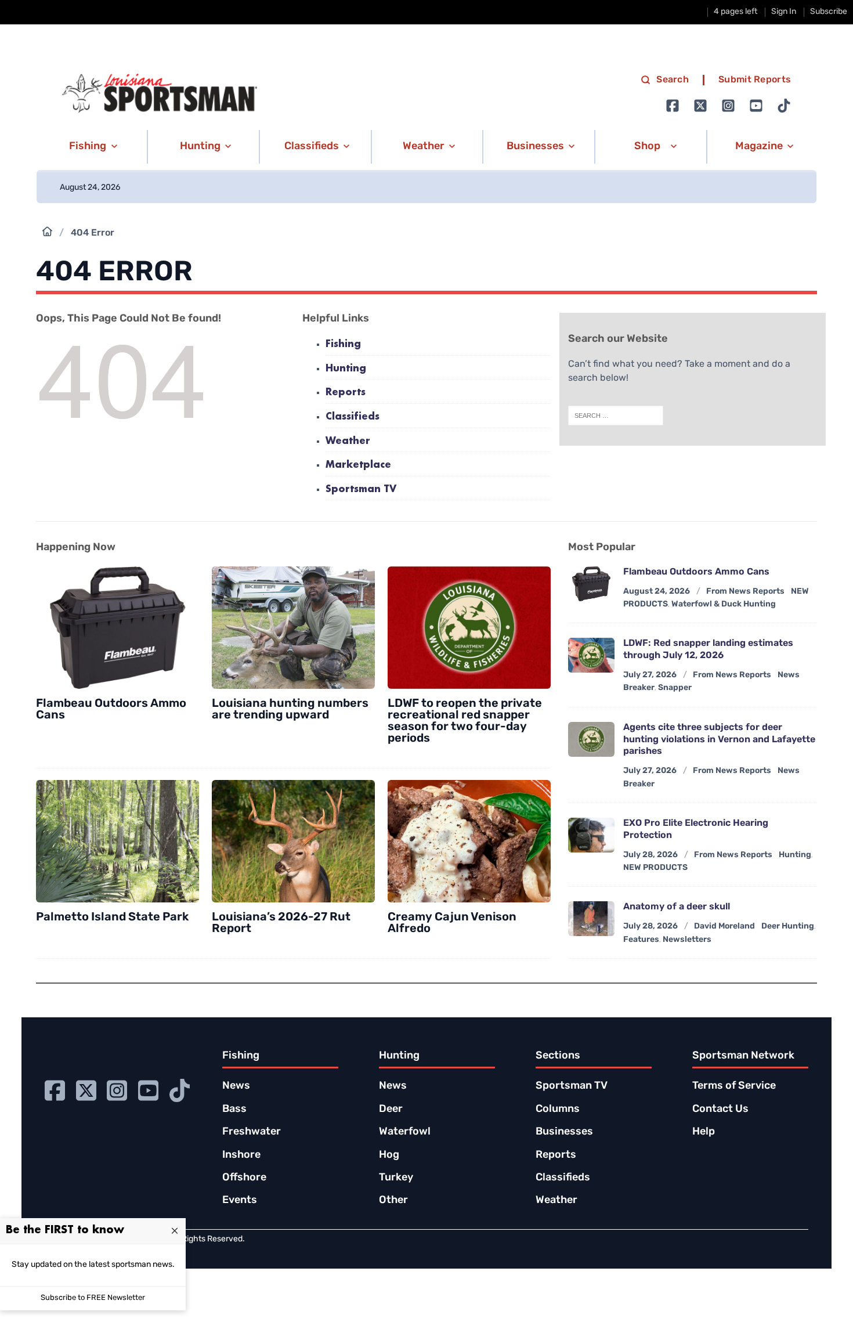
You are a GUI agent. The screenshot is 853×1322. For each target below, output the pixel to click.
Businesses (564, 1132)
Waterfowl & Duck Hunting (723, 604)
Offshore (244, 1178)
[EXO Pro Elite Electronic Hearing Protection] (591, 835)
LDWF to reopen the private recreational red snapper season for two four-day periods (465, 721)
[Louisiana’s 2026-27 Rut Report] (293, 841)
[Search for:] (615, 415)
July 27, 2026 (650, 675)
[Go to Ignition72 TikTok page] (784, 106)
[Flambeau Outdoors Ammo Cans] (117, 627)
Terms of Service (734, 1086)
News (236, 1086)
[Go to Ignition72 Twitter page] (700, 106)
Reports (346, 393)
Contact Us (720, 1109)
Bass (234, 1109)
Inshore (241, 1155)
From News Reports (745, 591)
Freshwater (251, 1132)
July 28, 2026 (650, 855)
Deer (391, 1109)
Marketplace (358, 465)
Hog (389, 1155)
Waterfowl (405, 1132)
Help (703, 1132)
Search (672, 80)
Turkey (396, 1178)
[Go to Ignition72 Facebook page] (672, 106)
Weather (348, 441)
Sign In (783, 12)
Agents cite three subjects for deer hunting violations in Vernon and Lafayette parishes (719, 740)
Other (393, 1200)
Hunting (346, 369)
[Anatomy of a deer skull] (591, 918)
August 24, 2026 (656, 591)
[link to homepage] (159, 93)
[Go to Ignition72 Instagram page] (728, 106)
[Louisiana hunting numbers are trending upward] (293, 627)
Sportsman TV (361, 489)
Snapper (675, 688)
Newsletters (687, 939)
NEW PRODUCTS (655, 868)
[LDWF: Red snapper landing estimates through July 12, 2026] (591, 655)
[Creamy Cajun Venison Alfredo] (469, 841)
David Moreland (724, 926)
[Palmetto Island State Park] (117, 841)
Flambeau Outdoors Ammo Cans (696, 572)
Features (641, 939)
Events (239, 1200)
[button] (91, 147)
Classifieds (352, 417)
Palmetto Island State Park (112, 917)
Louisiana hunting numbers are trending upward (290, 709)
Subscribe (828, 12)
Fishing (343, 344)
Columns (558, 1109)
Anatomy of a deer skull (676, 907)
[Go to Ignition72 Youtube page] (756, 106)
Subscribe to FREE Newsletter (93, 1298)
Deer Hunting (787, 926)
